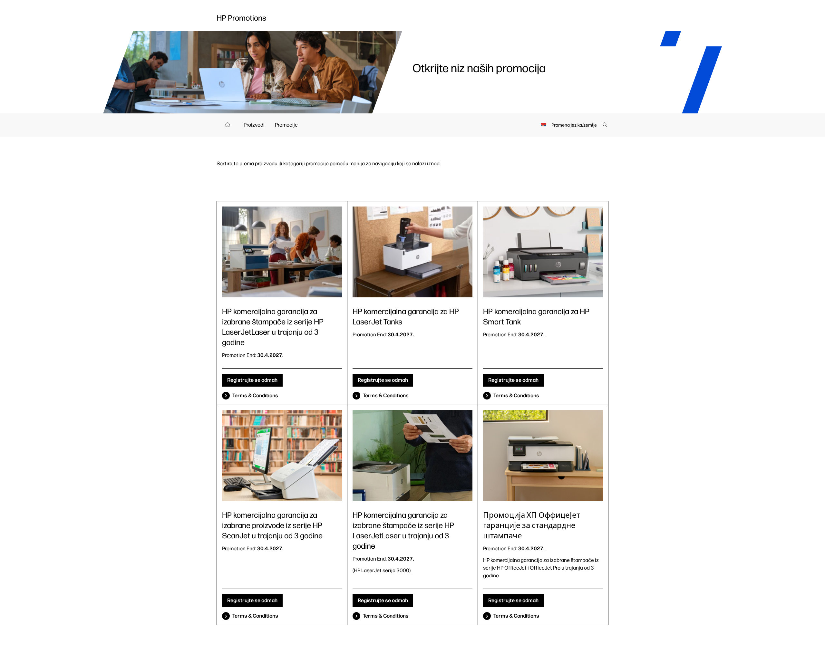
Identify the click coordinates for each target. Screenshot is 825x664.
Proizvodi (254, 125)
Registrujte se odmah (252, 380)
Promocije (286, 125)
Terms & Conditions (255, 395)
